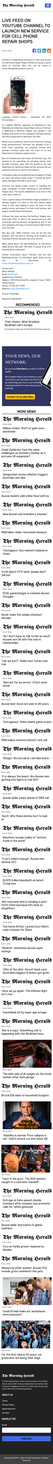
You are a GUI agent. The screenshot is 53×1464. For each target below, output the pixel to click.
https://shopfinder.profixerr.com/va (17, 263)
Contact (6, 1413)
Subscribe (26, 1438)
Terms (5, 1401)
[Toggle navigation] (48, 5)
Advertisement (8, 1409)
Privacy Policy (8, 1405)
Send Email (12, 274)
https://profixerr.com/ (19, 289)
